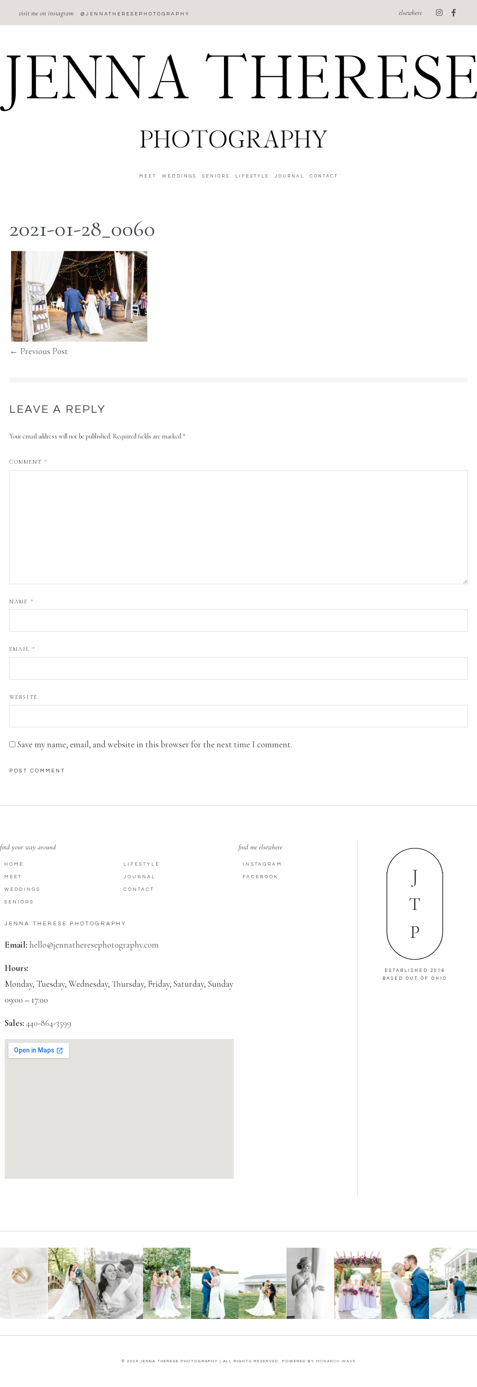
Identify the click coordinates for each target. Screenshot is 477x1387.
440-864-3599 (48, 1023)
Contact (324, 176)
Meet (148, 176)
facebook (261, 877)
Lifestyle (252, 176)
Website (23, 697)
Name (21, 601)
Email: (16, 944)
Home (14, 864)
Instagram (262, 864)
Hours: (16, 968)
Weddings (179, 176)
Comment (28, 461)
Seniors (216, 176)
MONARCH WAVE (336, 1361)
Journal (289, 176)
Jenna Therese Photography (65, 924)
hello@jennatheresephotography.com (94, 944)
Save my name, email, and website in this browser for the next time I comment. (154, 744)
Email (22, 649)
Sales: (14, 1023)
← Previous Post (38, 351)
